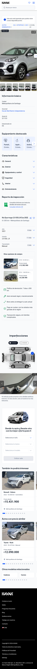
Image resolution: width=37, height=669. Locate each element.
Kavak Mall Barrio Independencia (13, 111)
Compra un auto (7, 601)
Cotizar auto (18, 458)
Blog (3, 612)
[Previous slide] (3, 144)
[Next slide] (34, 144)
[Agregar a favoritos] (34, 218)
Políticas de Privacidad (9, 650)
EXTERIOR (13, 342)
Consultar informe (15, 207)
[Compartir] (30, 218)
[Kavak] (4, 3)
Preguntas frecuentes (8, 609)
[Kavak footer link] (7, 595)
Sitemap (4, 657)
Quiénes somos (6, 616)
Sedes (4, 605)
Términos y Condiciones (9, 654)
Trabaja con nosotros (8, 620)
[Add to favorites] (31, 474)
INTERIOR (24, 342)
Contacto (5, 624)
